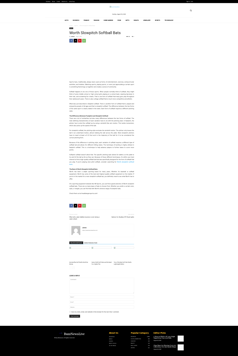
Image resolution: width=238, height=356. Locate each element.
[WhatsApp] (84, 41)
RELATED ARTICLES (76, 243)
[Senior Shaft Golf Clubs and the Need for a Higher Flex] (102, 254)
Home (71, 25)
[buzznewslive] (119, 9)
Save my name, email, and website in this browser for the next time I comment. (95, 312)
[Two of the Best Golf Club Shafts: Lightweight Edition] (124, 254)
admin (73, 36)
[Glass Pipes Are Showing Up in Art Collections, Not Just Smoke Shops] (181, 347)
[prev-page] (70, 268)
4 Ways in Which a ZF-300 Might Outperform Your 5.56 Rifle (164, 337)
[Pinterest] (80, 41)
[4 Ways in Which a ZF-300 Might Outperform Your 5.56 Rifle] (181, 339)
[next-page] (73, 268)
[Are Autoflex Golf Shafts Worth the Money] (79, 254)
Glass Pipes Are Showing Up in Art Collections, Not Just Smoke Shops (164, 346)
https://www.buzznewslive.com (90, 230)
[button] (191, 10)
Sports (76, 25)
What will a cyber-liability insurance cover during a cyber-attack (84, 218)
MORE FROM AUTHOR (90, 243)
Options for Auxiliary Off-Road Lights (122, 217)
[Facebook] (71, 41)
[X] (75, 41)
